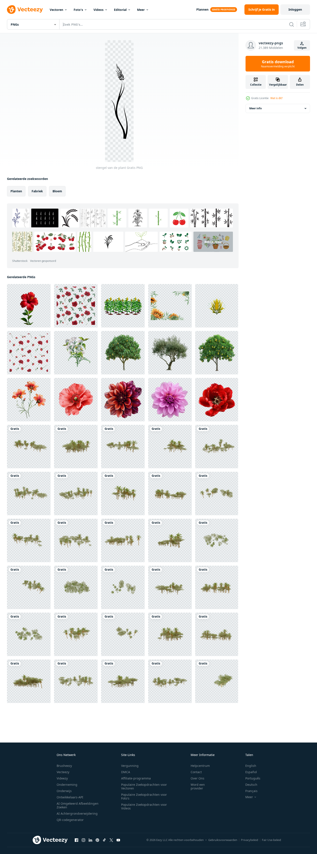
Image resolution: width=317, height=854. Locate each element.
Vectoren (56, 10)
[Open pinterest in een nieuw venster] (97, 840)
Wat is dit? (276, 98)
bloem (57, 191)
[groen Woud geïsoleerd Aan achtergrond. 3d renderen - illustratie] (29, 446)
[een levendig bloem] (29, 399)
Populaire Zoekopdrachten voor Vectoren (144, 786)
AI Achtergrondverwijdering (77, 813)
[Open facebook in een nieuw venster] (76, 840)
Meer (141, 10)
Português (252, 778)
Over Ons (197, 778)
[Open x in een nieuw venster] (111, 840)
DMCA (125, 772)
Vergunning (130, 766)
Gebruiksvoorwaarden (222, 840)
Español (251, 772)
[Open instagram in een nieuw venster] (83, 840)
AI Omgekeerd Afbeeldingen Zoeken (77, 805)
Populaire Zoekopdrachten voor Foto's (144, 796)
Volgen (302, 48)
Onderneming (67, 785)
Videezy (62, 778)
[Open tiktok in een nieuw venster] (104, 840)
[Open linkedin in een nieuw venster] (90, 840)
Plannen (202, 9)
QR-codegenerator (70, 820)
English (250, 766)
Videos (98, 10)
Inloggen (295, 9)
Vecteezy (63, 772)
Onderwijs (64, 791)
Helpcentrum (200, 766)
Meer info (255, 108)
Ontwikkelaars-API (70, 797)
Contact (196, 772)
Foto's (78, 10)
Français (251, 791)
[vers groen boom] (123, 352)
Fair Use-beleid (271, 840)
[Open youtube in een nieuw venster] (118, 840)
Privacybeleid (249, 840)
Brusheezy (64, 766)
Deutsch (251, 785)
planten (16, 191)
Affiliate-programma (136, 778)
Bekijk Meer (213, 242)
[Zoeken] (291, 24)
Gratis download (278, 63)
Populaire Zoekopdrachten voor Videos (144, 806)
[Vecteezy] (25, 9)
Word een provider (198, 786)
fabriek (37, 191)
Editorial (120, 10)
